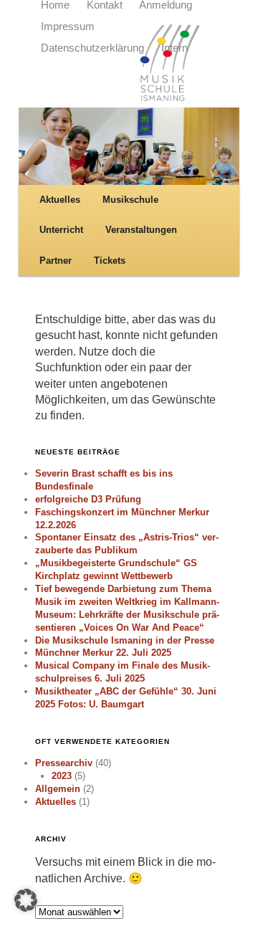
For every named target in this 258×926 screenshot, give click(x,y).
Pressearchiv (63, 763)
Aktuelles (59, 199)
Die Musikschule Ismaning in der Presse (124, 640)
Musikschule (130, 199)
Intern (174, 48)
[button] (26, 900)
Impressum (68, 26)
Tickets (109, 260)
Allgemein (57, 788)
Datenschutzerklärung (92, 48)
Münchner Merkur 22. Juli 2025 (103, 652)
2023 (62, 775)
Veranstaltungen (141, 229)
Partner (55, 260)
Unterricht (61, 229)
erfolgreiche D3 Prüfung (88, 499)
